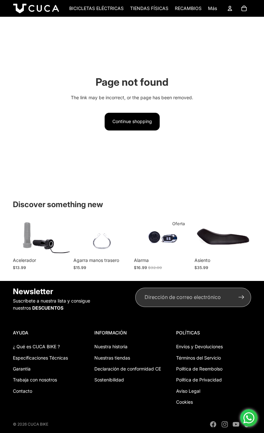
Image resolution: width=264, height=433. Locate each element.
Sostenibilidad (109, 379)
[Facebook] (213, 424)
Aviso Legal (188, 391)
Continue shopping (132, 121)
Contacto (22, 391)
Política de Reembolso (199, 368)
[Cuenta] (230, 8)
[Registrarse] (241, 297)
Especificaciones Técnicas (40, 358)
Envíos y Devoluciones (199, 346)
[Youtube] (236, 424)
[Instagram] (225, 424)
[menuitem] (212, 8)
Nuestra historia (110, 346)
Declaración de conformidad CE (127, 368)
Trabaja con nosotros (35, 379)
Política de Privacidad (199, 379)
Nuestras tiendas (112, 358)
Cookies (184, 402)
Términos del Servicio (198, 358)
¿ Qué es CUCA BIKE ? (36, 346)
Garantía (22, 368)
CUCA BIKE (38, 424)
